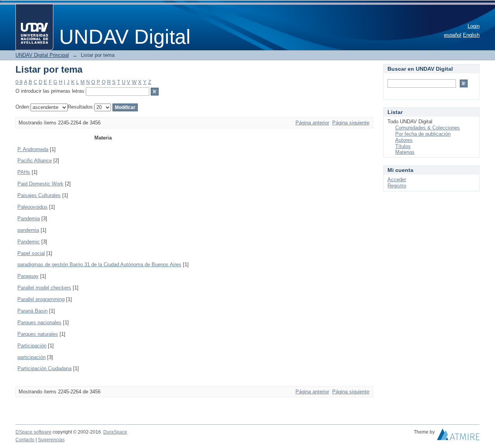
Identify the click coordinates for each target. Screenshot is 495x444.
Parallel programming (41, 299)
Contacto (24, 439)
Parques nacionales (39, 322)
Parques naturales (37, 334)
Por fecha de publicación (423, 134)
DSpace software (33, 432)
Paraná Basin (32, 311)
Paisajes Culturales (39, 195)
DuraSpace (115, 432)
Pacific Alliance (34, 160)
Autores (404, 140)
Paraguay (28, 276)
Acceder (396, 179)
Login (474, 26)
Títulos (403, 146)
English (471, 35)
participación (31, 357)
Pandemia (28, 218)
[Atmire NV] (458, 436)
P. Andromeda (32, 149)
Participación (31, 346)
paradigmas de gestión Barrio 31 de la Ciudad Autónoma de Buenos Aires (99, 264)
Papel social (31, 253)
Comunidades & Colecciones (427, 128)
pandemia (28, 230)
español (452, 35)
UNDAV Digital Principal (42, 55)
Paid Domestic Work (40, 184)
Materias (405, 152)
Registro (396, 186)
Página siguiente (350, 123)
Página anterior (312, 123)
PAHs (23, 172)
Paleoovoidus (32, 207)
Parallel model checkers (44, 288)
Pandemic (28, 242)
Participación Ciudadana (44, 368)
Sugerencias (51, 439)
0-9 (18, 82)
